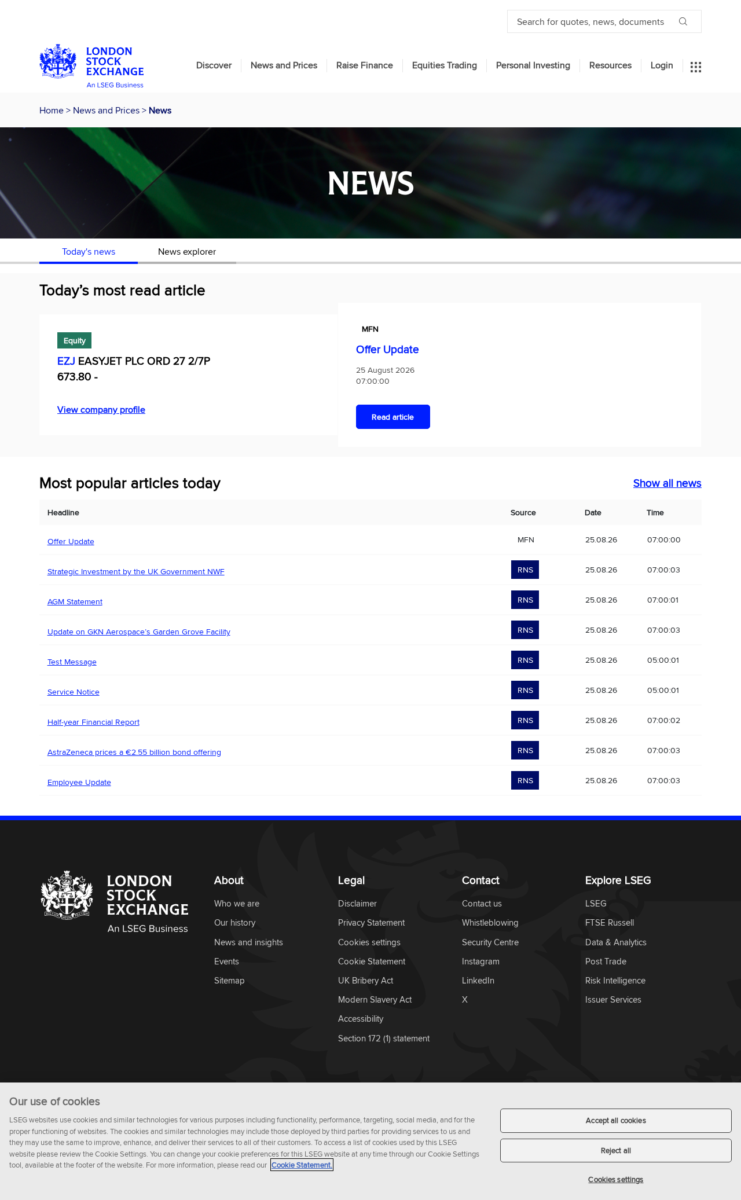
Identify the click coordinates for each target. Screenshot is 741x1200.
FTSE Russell (609, 923)
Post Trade (605, 961)
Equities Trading (444, 65)
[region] (370, 1141)
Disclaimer (357, 903)
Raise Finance (364, 65)
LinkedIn (478, 980)
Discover (214, 65)
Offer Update (387, 349)
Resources (610, 65)
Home (52, 110)
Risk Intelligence (615, 980)
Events (226, 961)
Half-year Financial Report (93, 722)
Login (662, 65)
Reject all (616, 1150)
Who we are (236, 903)
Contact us (482, 903)
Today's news (88, 251)
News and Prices (284, 65)
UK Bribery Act (365, 980)
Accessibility (360, 1019)
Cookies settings (615, 1179)
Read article (393, 417)
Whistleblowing (490, 923)
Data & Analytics (616, 942)
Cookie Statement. (302, 1164)
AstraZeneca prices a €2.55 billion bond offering (134, 752)
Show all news (667, 483)
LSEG (596, 903)
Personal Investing (533, 65)
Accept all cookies (615, 1120)
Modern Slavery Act (375, 1000)
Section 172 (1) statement (384, 1038)
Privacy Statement (371, 923)
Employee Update (79, 782)
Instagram (481, 961)
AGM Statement (74, 601)
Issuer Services (613, 1000)
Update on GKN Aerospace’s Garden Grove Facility (138, 631)
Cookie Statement (371, 961)
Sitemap (229, 980)
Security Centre (490, 942)
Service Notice (73, 692)
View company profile (101, 409)
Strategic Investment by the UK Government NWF (136, 571)
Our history (234, 923)
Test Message (72, 662)
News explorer (187, 251)
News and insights (248, 942)
